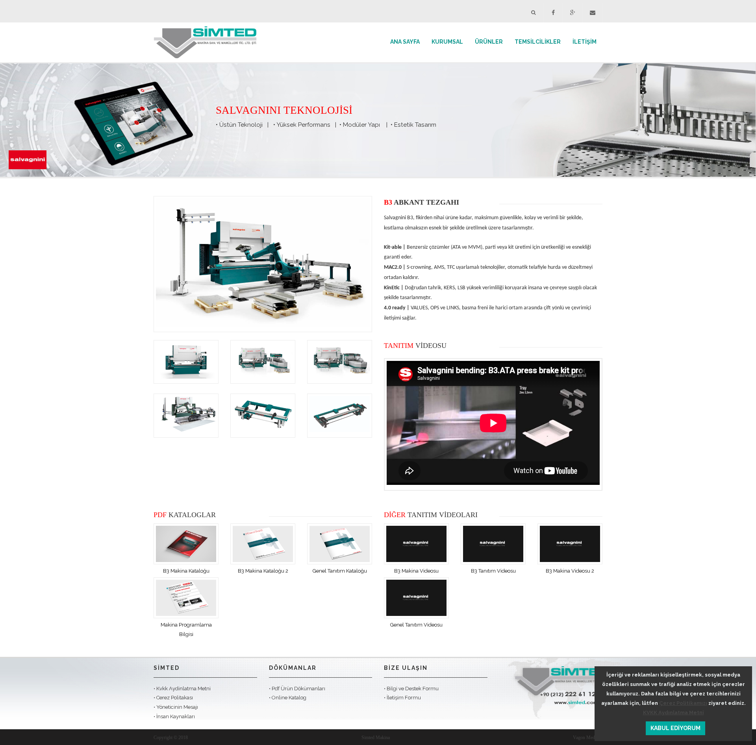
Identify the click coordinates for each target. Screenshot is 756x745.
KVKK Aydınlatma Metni (673, 712)
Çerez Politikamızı (683, 703)
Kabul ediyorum (675, 728)
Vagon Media (585, 737)
